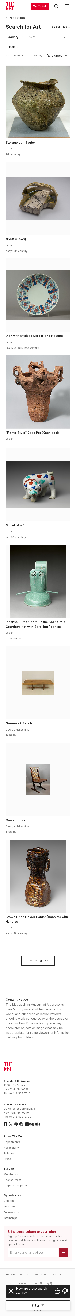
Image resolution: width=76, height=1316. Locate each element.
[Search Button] (56, 6)
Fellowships (11, 1212)
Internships (11, 1218)
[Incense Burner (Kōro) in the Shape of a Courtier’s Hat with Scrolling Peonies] (38, 581)
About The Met (13, 1136)
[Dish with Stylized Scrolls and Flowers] (38, 295)
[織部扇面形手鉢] (38, 198)
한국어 (50, 1283)
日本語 (38, 1283)
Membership (12, 1174)
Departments (12, 1142)
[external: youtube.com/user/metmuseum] (32, 1124)
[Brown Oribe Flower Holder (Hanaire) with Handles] (38, 876)
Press (7, 1159)
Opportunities (12, 1195)
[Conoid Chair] (38, 779)
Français (57, 1274)
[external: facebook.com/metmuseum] (5, 1124)
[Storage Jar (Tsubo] (38, 101)
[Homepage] (10, 6)
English (10, 1274)
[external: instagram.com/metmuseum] (21, 1124)
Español (24, 1274)
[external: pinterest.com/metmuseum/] (16, 1124)
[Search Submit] (64, 37)
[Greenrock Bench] (38, 682)
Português (40, 1274)
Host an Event (12, 1179)
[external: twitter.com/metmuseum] (10, 1124)
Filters (12, 47)
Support (9, 1168)
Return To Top (38, 961)
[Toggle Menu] (67, 6)
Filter (35, 1305)
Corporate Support (15, 1185)
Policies (9, 1153)
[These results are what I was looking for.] (57, 1291)
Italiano (10, 1283)
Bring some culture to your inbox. (32, 1231)
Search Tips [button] (59, 26)
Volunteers (10, 1206)
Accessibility (12, 1147)
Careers (9, 1200)
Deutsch (24, 1283)
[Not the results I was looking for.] (65, 1291)
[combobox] (43, 37)
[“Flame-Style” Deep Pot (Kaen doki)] (38, 392)
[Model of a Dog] (38, 484)
